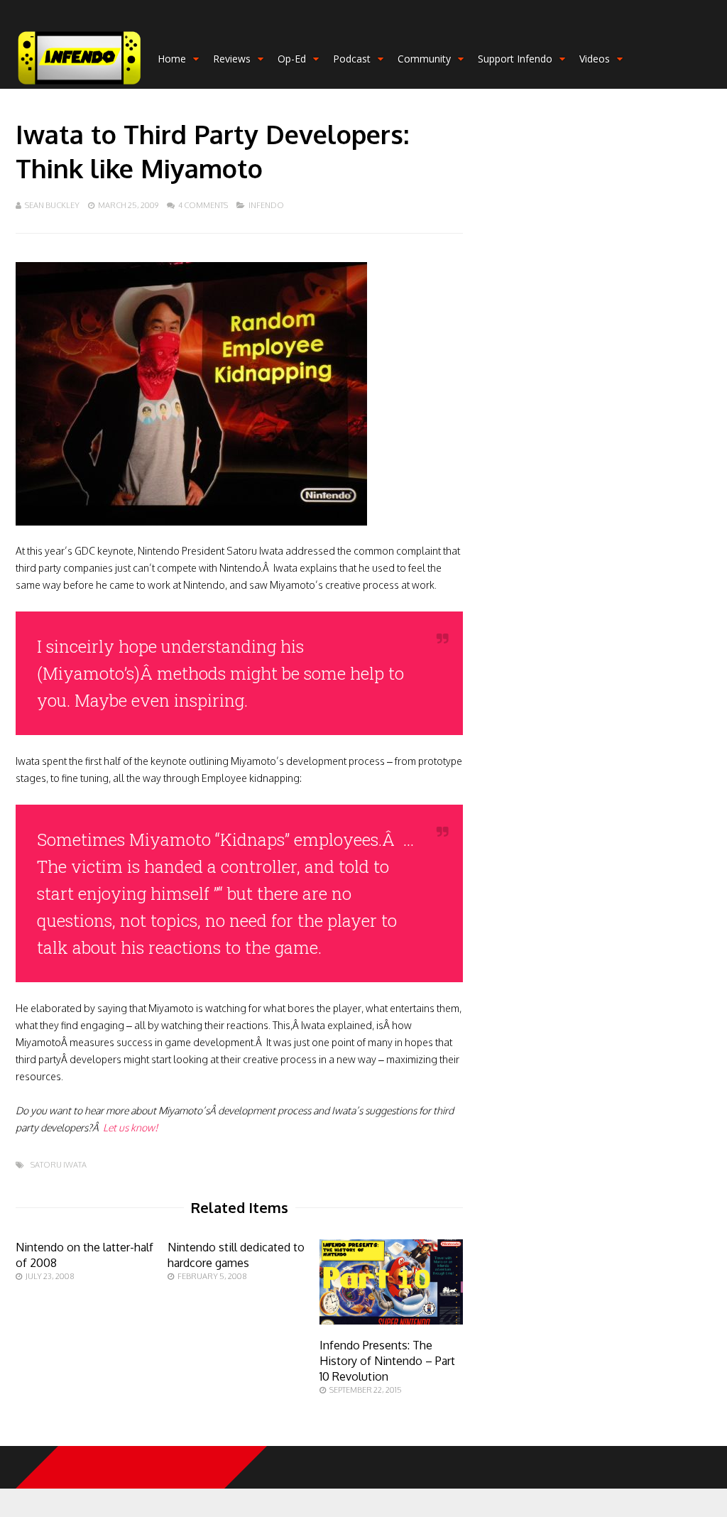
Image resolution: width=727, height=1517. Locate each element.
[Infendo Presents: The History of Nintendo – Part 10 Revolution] (391, 1321)
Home (172, 58)
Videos (594, 58)
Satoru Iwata (59, 1165)
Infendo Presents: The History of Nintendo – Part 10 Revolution (387, 1360)
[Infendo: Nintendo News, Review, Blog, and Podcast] (79, 85)
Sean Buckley (52, 205)
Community (424, 58)
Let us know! (130, 1127)
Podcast (352, 58)
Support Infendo (515, 58)
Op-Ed (292, 58)
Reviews (232, 58)
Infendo (266, 205)
